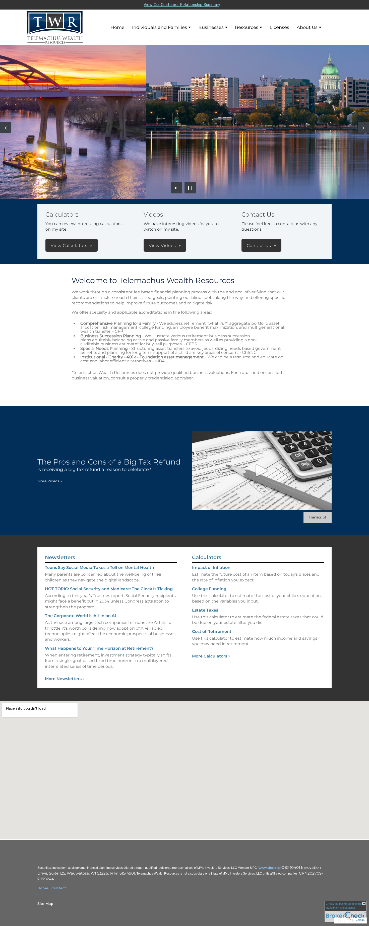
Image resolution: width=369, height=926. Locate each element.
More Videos (49, 481)
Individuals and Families (159, 27)
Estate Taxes (205, 610)
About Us (307, 27)
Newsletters (60, 557)
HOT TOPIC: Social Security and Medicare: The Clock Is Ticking (109, 588)
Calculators (206, 557)
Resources (246, 27)
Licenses (279, 27)
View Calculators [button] (69, 245)
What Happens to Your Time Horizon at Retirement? (99, 648)
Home (117, 27)
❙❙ (190, 187)
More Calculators (211, 656)
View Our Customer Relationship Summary (182, 4)
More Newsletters (65, 678)
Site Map (45, 903)
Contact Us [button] (259, 245)
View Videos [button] (162, 245)
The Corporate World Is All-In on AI (80, 615)
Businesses (211, 27)
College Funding (209, 588)
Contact (58, 888)
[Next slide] (363, 127)
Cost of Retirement (211, 631)
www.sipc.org (269, 868)
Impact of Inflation (211, 567)
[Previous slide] (5, 127)
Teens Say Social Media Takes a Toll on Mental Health (99, 567)
